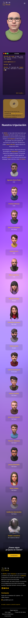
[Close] (4, 53)
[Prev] (6, 53)
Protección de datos (20, 612)
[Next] (7, 53)
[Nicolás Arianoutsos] (14, 103)
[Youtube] (8, 588)
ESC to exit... (20, 93)
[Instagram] (4, 588)
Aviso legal (8, 612)
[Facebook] (6, 588)
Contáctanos (14, 555)
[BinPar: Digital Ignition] (6, 3)
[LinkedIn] (2, 588)
